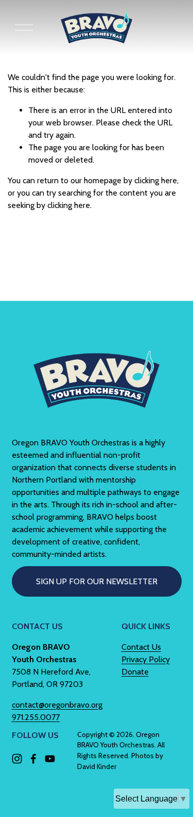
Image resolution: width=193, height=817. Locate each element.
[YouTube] (50, 759)
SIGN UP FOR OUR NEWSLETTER (96, 581)
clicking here (155, 180)
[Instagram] (17, 759)
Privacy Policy (145, 659)
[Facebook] (33, 759)
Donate (135, 672)
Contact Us (141, 647)
